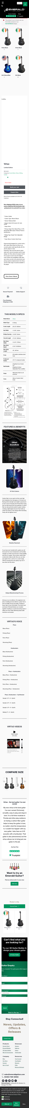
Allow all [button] (7, 1104)
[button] (2, 1097)
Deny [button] (24, 1104)
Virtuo (17, 173)
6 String (21, 173)
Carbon (5, 174)
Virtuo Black (7, 927)
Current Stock (9, 23)
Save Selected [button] (16, 1104)
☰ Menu (3, 3)
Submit (5, 1008)
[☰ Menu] (3, 3)
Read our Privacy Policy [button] (14, 1094)
